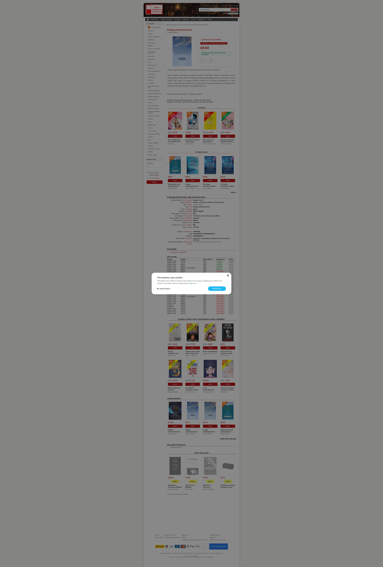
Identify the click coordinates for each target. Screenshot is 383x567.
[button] (163, 289)
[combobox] (228, 275)
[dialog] (191, 283)
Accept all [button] (217, 289)
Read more (192, 283)
